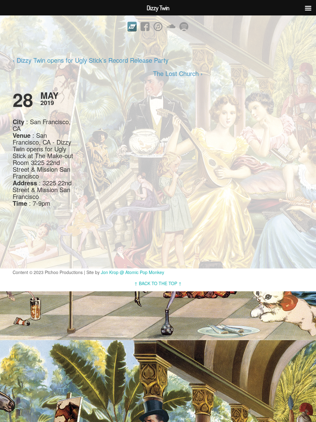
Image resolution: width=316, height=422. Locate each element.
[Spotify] (184, 27)
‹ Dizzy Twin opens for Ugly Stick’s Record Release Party (90, 60)
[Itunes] (158, 27)
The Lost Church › (178, 73)
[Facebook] (145, 27)
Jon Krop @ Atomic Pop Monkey (132, 272)
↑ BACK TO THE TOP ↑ (158, 283)
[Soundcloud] (171, 27)
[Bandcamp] (132, 27)
